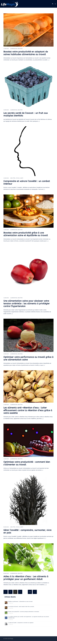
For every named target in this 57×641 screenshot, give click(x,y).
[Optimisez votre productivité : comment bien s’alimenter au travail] (28, 440)
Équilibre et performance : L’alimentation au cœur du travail (20, 601)
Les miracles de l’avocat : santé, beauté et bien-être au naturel (21, 606)
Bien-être (20, 48)
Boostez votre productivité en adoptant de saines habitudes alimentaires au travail (25, 53)
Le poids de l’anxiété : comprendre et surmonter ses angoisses (20, 622)
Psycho (18, 178)
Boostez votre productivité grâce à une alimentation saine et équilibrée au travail (25, 234)
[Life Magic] (9, 3)
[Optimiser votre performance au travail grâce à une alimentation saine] (28, 335)
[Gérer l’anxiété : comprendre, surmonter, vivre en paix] (28, 500)
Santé (21, 178)
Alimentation (13, 48)
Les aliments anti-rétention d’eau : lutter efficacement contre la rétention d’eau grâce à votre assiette (27, 410)
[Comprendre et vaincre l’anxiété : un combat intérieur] (28, 151)
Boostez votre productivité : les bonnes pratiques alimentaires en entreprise (23, 611)
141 (30, 592)
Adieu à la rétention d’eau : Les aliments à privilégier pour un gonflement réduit (25, 577)
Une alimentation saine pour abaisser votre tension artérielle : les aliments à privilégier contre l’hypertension (26, 303)
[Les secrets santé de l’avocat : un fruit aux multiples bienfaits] (28, 86)
